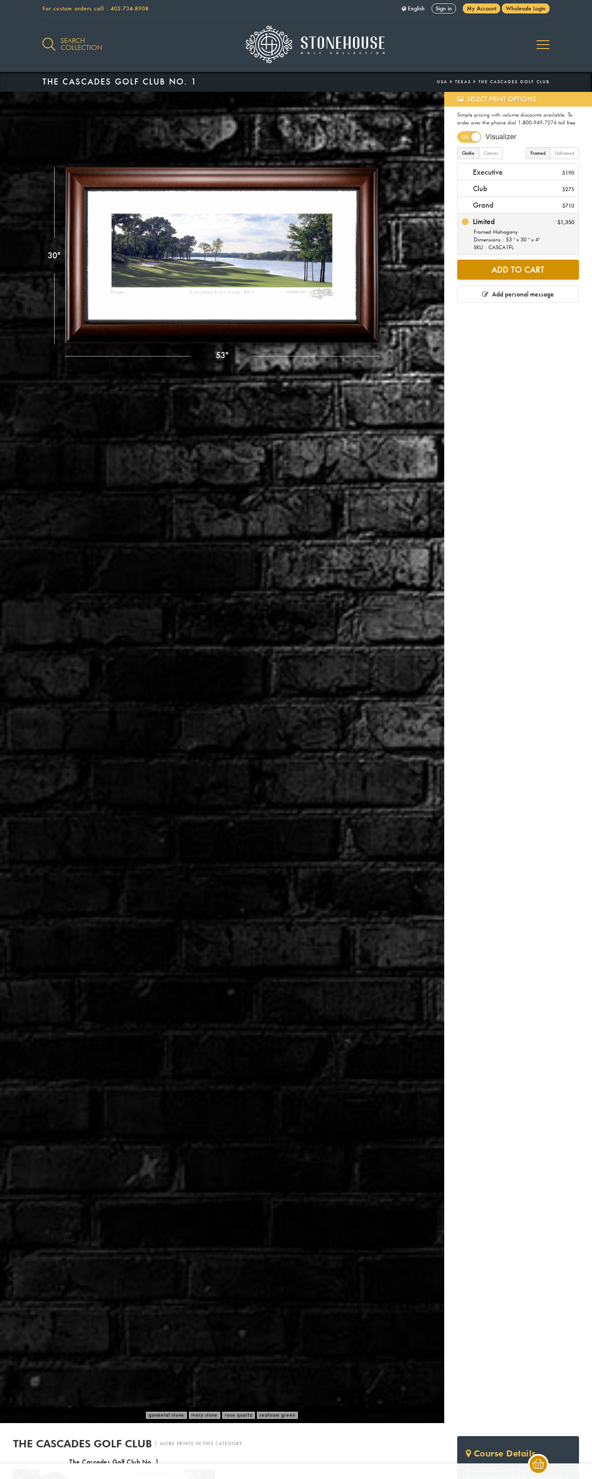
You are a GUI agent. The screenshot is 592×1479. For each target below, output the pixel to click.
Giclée (468, 153)
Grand (523, 204)
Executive (523, 171)
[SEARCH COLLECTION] (48, 39)
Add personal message (521, 294)
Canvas (491, 153)
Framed (538, 153)
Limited (523, 234)
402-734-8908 (130, 8)
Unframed (564, 153)
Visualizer (500, 136)
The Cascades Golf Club (514, 81)
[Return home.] (296, 45)
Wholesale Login (526, 8)
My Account (481, 8)
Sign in (444, 8)
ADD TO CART (517, 269)
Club (523, 188)
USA (442, 81)
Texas (463, 81)
